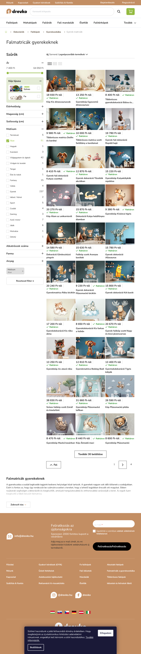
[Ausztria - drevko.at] (81, 612)
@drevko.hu (65, 595)
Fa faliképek (85, 564)
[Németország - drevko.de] (74, 612)
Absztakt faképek (115, 564)
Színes (24, 88)
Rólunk (9, 2)
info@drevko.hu (23, 536)
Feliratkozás (119, 546)
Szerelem (27, 151)
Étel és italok (27, 174)
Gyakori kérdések (41, 2)
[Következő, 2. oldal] (123, 465)
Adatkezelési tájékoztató (50, 577)
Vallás (27, 185)
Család (27, 208)
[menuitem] (12, 22)
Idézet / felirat (27, 197)
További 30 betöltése (90, 454)
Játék (27, 225)
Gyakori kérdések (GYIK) (50, 564)
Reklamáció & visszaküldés (51, 583)
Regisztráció (128, 2)
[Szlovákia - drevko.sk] (60, 612)
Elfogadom (105, 633)
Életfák (83, 583)
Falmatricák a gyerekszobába (121, 570)
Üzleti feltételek (46, 570)
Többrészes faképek (116, 577)
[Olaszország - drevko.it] (88, 612)
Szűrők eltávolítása (25, 281)
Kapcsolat (23, 2)
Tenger (27, 168)
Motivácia (27, 231)
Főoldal (10, 564)
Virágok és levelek (27, 163)
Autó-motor (27, 219)
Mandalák (84, 577)
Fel (55, 464)
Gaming (27, 213)
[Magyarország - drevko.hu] (52, 612)
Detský (27, 236)
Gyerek (27, 191)
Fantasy (27, 180)
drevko (87, 595)
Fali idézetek (86, 570)
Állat (27, 140)
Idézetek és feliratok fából (119, 583)
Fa (24, 96)
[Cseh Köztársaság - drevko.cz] (67, 612)
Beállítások (36, 647)
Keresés (119, 11)
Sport (27, 202)
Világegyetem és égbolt (27, 157)
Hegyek (27, 146)
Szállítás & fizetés (64, 2)
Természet (27, 134)
